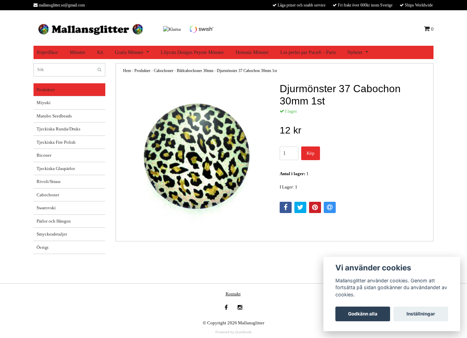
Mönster (77, 52)
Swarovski (46, 207)
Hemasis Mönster (252, 52)
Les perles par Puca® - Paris (308, 52)
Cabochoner (48, 194)
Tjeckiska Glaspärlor (56, 168)
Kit (100, 52)
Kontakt (233, 293)
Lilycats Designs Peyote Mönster (192, 52)
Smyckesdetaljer (52, 234)
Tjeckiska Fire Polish (56, 142)
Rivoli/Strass (49, 181)
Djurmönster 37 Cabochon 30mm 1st (247, 70)
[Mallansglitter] (90, 28)
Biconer (44, 155)
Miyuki (44, 102)
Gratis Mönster (129, 52)
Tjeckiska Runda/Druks (58, 128)
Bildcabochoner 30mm (195, 70)
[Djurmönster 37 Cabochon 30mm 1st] (196, 156)
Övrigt (43, 247)
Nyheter (355, 52)
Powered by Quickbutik (233, 332)
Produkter (46, 89)
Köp (311, 153)
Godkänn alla (362, 313)
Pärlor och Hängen (54, 221)
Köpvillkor (47, 52)
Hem (127, 70)
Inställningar (420, 313)
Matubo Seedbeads (54, 115)
